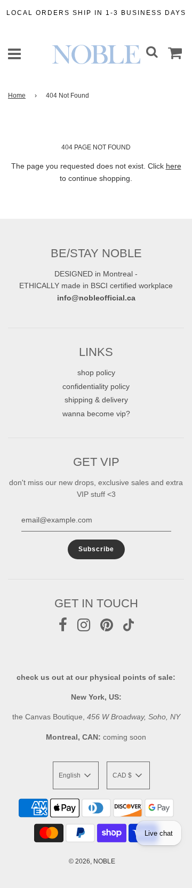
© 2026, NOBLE (92, 861)
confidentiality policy (96, 386)
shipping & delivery (96, 399)
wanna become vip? (96, 413)
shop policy (96, 372)
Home (17, 95)
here (173, 166)
